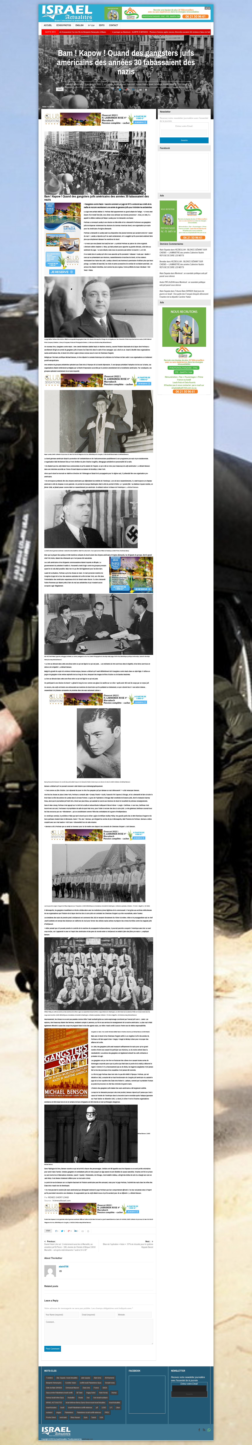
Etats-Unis (131, 84)
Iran (88, 1398)
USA (101, 1417)
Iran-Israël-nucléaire (100, 1398)
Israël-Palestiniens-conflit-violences (80, 1407)
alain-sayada (85, 1378)
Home (44, 107)
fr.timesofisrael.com (62, 1200)
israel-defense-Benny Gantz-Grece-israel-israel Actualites (85, 1402)
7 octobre (49, 1378)
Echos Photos (63, 25)
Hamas (114, 1393)
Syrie (85, 1417)
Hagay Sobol (90, 1393)
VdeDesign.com (87, 1439)
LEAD (104, 1407)
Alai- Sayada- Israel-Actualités (67, 1378)
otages (58, 1412)
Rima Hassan (75, 1417)
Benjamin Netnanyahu (53, 1383)
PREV (107, 1412)
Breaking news (120, 84)
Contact (113, 25)
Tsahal (93, 1417)
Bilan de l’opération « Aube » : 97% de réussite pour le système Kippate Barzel (128, 1244)
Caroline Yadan (70, 1383)
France (145, 84)
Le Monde (158, 84)
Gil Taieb (79, 1393)
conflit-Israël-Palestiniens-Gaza (90, 1383)
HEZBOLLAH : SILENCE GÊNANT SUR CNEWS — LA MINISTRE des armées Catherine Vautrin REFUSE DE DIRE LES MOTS (183, 252)
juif (97, 1407)
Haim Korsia (103, 1393)
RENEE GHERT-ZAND (58, 1197)
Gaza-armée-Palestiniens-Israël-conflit (59, 1393)
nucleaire (49, 1412)
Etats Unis (86, 1388)
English (80, 25)
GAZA (105, 1388)
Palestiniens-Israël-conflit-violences (89, 1412)
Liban (118, 1407)
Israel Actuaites (51, 1407)
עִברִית (91, 25)
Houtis (80, 1398)
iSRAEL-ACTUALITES (54, 1402)
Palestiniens (69, 1412)
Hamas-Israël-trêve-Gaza (55, 1398)
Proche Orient (168, 84)
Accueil (48, 25)
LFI (111, 1407)
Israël (151, 84)
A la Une (109, 84)
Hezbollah (71, 1398)
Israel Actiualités (114, 1402)
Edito (102, 25)
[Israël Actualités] (66, 13)
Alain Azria (97, 1378)
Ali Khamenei (109, 1378)
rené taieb (63, 1417)
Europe (139, 84)
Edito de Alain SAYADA (54, 1388)
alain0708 (78, 84)
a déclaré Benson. (132, 487)
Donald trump (110, 1383)
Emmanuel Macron (72, 1388)
